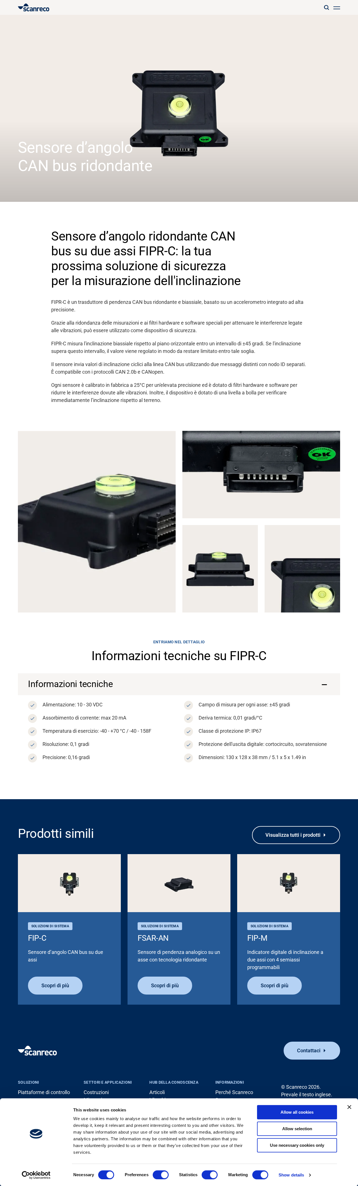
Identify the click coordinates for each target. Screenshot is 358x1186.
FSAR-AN (153, 938)
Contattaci (309, 1050)
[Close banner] (349, 1107)
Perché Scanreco (234, 1092)
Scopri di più (55, 985)
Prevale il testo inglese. (306, 1094)
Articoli (157, 1092)
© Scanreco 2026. (301, 1087)
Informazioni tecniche (70, 684)
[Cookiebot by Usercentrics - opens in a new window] (36, 1175)
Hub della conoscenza (173, 1082)
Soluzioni (28, 1082)
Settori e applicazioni (108, 1082)
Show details (291, 1175)
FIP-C (37, 938)
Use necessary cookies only (297, 1145)
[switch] (161, 1174)
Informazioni (229, 1082)
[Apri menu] (336, 7)
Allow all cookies (297, 1112)
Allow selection (297, 1128)
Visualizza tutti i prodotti (293, 835)
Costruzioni (96, 1092)
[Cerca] (326, 7)
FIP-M (257, 938)
